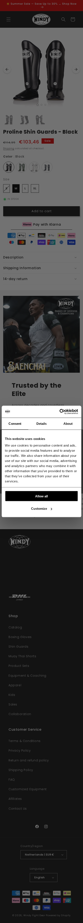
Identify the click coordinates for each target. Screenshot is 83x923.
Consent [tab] (15, 423)
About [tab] (68, 423)
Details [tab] (41, 423)
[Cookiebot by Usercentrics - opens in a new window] (59, 412)
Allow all (41, 496)
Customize (39, 508)
